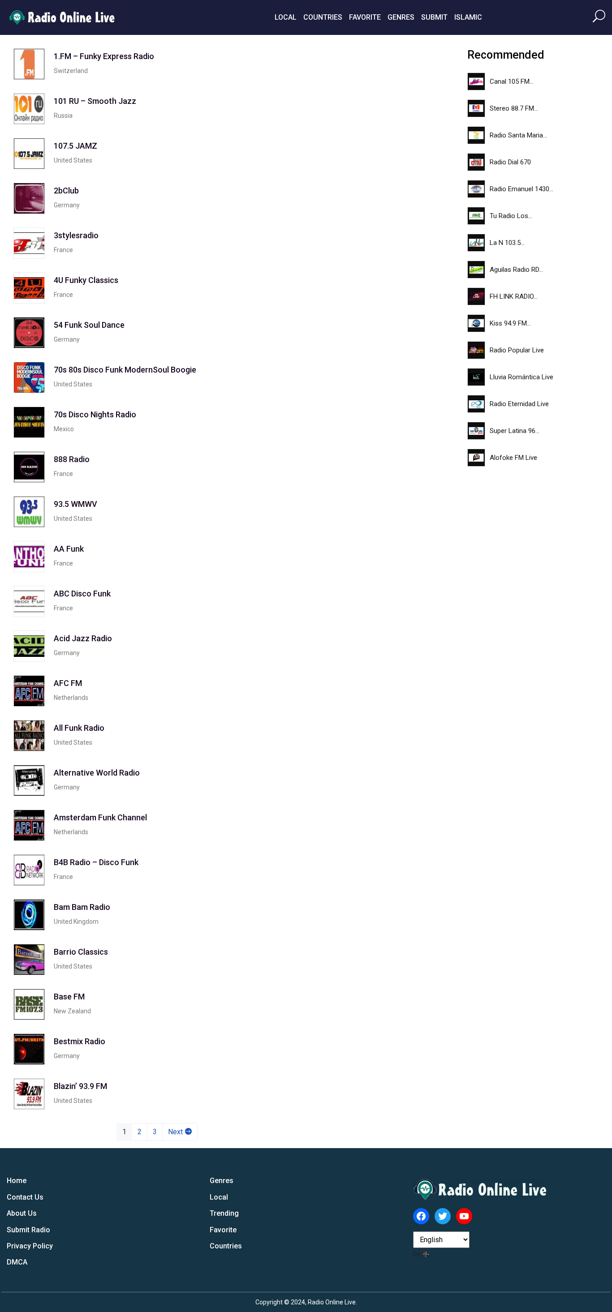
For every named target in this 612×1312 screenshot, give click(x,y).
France (63, 249)
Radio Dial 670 (510, 162)
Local (286, 17)
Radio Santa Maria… (518, 135)
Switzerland (71, 70)
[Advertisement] (380, 182)
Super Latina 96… (514, 431)
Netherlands (71, 697)
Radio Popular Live (517, 350)
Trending (224, 1213)
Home (16, 1180)
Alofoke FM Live (513, 458)
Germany (67, 205)
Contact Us (25, 1197)
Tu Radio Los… (511, 216)
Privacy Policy (30, 1246)
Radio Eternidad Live (519, 404)
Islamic (468, 17)
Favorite (365, 17)
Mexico (64, 429)
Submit (434, 17)
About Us (22, 1213)
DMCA (17, 1262)
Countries (322, 17)
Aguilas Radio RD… (516, 270)
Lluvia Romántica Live (521, 377)
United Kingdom (76, 921)
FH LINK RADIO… (514, 296)
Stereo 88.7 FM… (514, 108)
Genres (401, 17)
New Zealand (72, 1011)
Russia (63, 115)
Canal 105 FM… (512, 81)
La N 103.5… (507, 243)
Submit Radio (28, 1230)
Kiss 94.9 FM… (510, 323)
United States (73, 160)
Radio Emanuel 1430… (521, 189)
